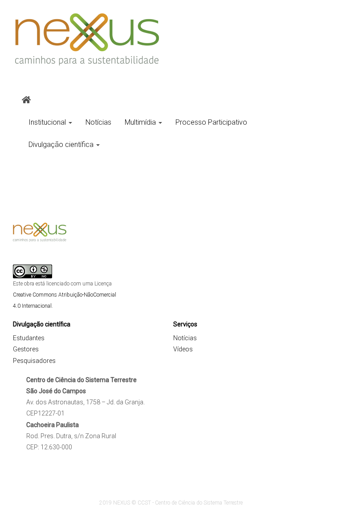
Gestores (26, 349)
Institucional (48, 122)
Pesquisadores (34, 360)
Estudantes (29, 338)
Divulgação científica (61, 144)
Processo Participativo (211, 122)
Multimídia (141, 122)
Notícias (98, 122)
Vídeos (183, 349)
